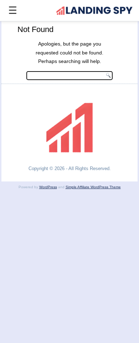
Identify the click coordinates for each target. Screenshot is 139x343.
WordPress (48, 187)
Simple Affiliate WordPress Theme (93, 187)
